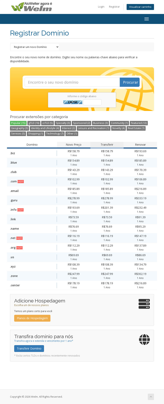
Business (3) (100, 123)
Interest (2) (68, 128)
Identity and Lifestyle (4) (45, 128)
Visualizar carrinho (140, 7)
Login (101, 6)
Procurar (130, 82)
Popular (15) (18, 123)
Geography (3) (19, 128)
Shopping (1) (35, 133)
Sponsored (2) (81, 123)
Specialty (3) (63, 123)
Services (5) (18, 133)
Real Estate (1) (136, 128)
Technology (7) (54, 133)
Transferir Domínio (29, 348)
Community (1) (119, 123)
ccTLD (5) (47, 123)
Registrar (114, 6)
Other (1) (72, 133)
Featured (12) (139, 123)
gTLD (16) (34, 123)
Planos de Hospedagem (32, 318)
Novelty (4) (118, 128)
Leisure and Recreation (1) (93, 128)
